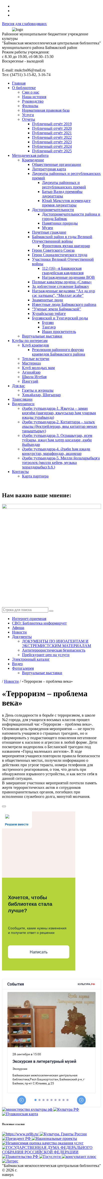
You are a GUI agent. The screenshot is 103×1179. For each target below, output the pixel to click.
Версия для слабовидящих (24, 24)
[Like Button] (4, 806)
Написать (39, 952)
